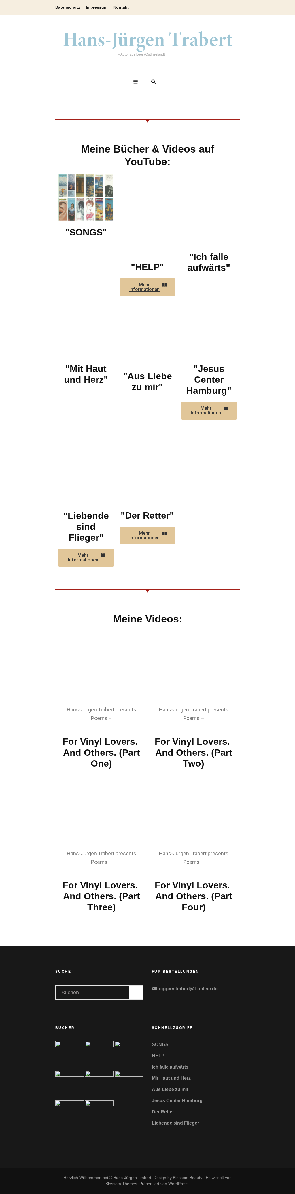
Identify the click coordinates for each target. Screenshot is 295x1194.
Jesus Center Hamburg (177, 1100)
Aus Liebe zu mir (170, 1089)
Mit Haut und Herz (171, 1078)
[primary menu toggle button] (136, 82)
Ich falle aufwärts (170, 1066)
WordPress (178, 1183)
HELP (158, 1055)
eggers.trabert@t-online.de (188, 988)
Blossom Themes (121, 1183)
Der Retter (163, 1111)
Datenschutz (67, 7)
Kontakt (121, 7)
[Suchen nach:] (90, 991)
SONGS (160, 1044)
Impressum (96, 7)
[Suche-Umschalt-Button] (153, 82)
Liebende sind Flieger (175, 1123)
